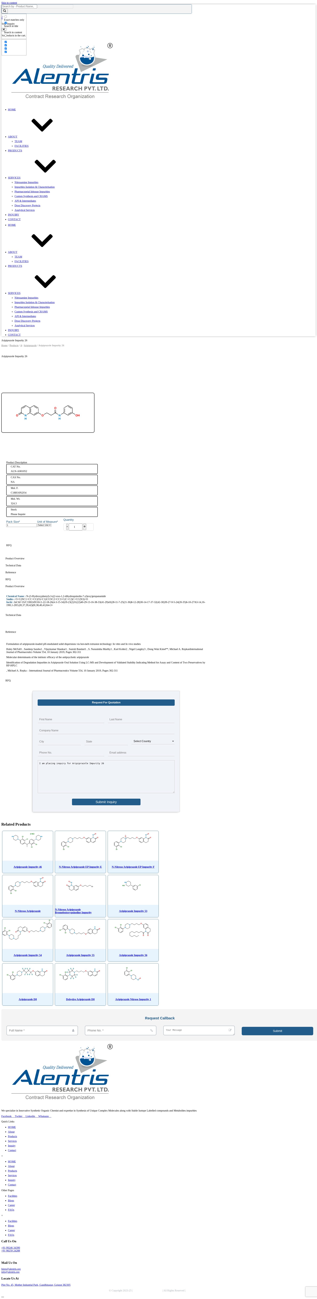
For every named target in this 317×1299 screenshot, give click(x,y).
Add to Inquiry (23, 534)
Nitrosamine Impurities (26, 182)
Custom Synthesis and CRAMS (31, 196)
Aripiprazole (30, 345)
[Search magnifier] (4, 11)
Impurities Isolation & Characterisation (35, 187)
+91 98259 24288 (10, 1250)
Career (11, 1205)
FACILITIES (22, 146)
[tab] (106, 558)
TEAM (18, 141)
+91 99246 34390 (10, 1247)
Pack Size (13, 521)
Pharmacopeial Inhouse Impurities (32, 191)
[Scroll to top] (2, 1297)
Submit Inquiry (106, 802)
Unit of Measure (47, 521)
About (11, 1131)
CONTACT (14, 219)
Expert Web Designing (199, 1290)
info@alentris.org (10, 1272)
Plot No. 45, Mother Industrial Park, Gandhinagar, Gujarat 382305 (35, 1284)
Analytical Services (25, 210)
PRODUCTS (15, 150)
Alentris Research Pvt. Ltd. (147, 1290)
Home (4, 345)
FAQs (11, 1209)
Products (14, 345)
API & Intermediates (25, 200)
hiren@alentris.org (11, 1269)
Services (12, 1141)
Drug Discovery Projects (27, 205)
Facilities (12, 1195)
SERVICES (14, 177)
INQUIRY (13, 214)
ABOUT (12, 136)
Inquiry (12, 1145)
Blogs (11, 1200)
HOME (12, 109)
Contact (12, 1150)
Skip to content (9, 2)
